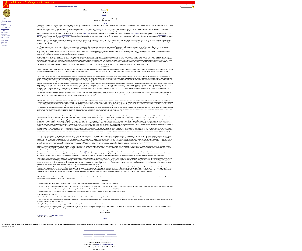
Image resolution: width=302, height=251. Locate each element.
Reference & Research (111, 234)
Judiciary (102, 239)
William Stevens (162, 35)
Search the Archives (88, 236)
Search (75, 6)
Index (68, 6)
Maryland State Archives (61, 6)
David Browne (135, 33)
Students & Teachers (98, 236)
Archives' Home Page (87, 234)
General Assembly (95, 239)
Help (72, 6)
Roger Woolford (64, 36)
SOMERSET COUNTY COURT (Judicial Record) (50, 215)
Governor (87, 239)
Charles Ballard (86, 33)
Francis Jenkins (67, 35)
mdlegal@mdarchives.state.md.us (104, 244)
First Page (104, 15)
